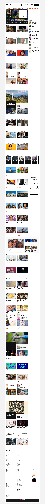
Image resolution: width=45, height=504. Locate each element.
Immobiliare (14, 119)
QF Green (7, 89)
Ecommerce (24, 438)
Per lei (27, 25)
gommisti (7, 459)
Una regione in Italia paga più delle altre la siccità (11, 345)
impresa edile (7, 453)
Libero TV (18, 481)
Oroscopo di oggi (15, 400)
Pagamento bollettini (31, 8)
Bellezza (27, 37)
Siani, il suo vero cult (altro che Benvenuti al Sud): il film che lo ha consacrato (21, 58)
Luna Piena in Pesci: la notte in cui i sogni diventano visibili (23, 417)
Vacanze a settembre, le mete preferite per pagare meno (23, 348)
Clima (17, 89)
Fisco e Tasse (18, 119)
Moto (19, 131)
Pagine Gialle (8, 450)
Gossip (18, 482)
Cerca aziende (18, 490)
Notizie (22, 131)
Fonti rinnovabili (26, 89)
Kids (6, 370)
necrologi (7, 465)
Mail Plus (9, 8)
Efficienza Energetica (21, 89)
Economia (11, 119)
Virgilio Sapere (7, 485)
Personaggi (22, 49)
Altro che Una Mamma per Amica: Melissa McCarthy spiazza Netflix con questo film (11, 58)
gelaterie (18, 452)
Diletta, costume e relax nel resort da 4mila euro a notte (27, 250)
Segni (23, 400)
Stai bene (7, 313)
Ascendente (26, 400)
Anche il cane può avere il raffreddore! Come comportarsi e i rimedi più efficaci (12, 385)
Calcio (6, 235)
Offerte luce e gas (26, 8)
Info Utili (22, 119)
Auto (17, 131)
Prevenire (18, 313)
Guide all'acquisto (24, 25)
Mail (6, 8)
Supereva (7, 266)
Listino (24, 131)
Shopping (7, 484)
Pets (6, 373)
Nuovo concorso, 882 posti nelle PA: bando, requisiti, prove (35, 35)
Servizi (6, 461)
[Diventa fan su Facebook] (33, 471)
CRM (27, 438)
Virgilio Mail (7, 470)
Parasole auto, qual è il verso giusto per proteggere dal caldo (8, 162)
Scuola (6, 211)
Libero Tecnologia (8, 143)
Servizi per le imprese (9, 438)
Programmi (18, 49)
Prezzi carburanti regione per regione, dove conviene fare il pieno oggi (35, 26)
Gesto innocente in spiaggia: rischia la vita (34, 161)
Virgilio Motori (8, 131)
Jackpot (35, 8)
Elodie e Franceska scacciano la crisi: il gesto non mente (34, 250)
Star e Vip (19, 37)
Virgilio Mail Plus (7, 471)
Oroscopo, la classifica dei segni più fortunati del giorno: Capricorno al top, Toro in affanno (11, 415)
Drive (14, 8)
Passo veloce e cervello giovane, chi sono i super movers (12, 318)
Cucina (6, 301)
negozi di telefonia (8, 464)
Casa (6, 175)
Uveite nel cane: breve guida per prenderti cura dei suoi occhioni (23, 387)
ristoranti (18, 454)
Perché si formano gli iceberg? (21, 369)
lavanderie (7, 462)
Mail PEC (11, 8)
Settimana (19, 400)
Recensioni (26, 143)
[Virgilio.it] (8, 4)
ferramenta (7, 452)
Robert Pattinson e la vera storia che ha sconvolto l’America (35, 42)
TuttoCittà (7, 496)
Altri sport (18, 235)
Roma (8, 278)
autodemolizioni (7, 458)
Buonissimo (18, 478)
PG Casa (6, 493)
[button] (26, 16)
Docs (22, 8)
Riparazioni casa (19, 263)
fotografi (18, 465)
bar (17, 453)
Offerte (20, 25)
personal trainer (18, 464)
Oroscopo (7, 400)
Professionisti (19, 461)
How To (21, 143)
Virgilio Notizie (18, 470)
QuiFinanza (7, 119)
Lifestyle (22, 37)
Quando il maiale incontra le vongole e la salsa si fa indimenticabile (35, 23)
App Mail (6, 477)
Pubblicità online (20, 438)
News (16, 49)
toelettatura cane (7, 463)
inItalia (18, 477)
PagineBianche (7, 495)
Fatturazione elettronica (18, 8)
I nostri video (8, 155)
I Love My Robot (19, 187)
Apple (15, 143)
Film (24, 49)
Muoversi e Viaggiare (8, 456)
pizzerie (18, 455)
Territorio (7, 289)
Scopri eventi (18, 491)
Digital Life (18, 143)
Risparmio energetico (8, 263)
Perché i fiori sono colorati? (9, 369)
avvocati (18, 462)
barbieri (18, 459)
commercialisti (18, 463)
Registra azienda (7, 492)
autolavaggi (7, 460)
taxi (6, 457)
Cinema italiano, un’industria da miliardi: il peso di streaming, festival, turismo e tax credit (11, 358)
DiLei (6, 37)
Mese (21, 400)
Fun (37, 8)
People (16, 37)
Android (13, 143)
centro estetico (18, 458)
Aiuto (6, 478)
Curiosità (27, 131)
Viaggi (6, 435)
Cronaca (18, 223)
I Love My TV (7, 187)
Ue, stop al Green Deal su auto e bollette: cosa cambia (11, 103)
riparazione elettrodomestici (8, 454)
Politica (7, 223)
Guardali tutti (37, 155)
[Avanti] (38, 160)
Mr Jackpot (18, 487)
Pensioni (24, 119)
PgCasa (7, 254)
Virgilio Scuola (7, 486)
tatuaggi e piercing (19, 460)
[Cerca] (21, 5)
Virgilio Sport (18, 471)
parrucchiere (18, 457)
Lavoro (27, 119)
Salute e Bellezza (19, 456)
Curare (18, 328)
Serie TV (27, 49)
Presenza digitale (16, 438)
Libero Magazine (19, 480)
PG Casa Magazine (8, 494)
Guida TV (13, 49)
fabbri (6, 455)
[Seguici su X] (35, 471)
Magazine (7, 49)
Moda (24, 37)
